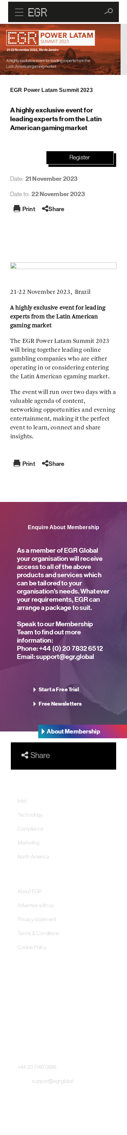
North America (33, 856)
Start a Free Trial (59, 689)
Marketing (28, 842)
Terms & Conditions (38, 933)
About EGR (30, 891)
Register (79, 157)
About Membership (73, 731)
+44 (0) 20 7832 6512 (70, 648)
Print (28, 208)
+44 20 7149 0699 (37, 1067)
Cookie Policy (32, 947)
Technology (30, 814)
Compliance (30, 828)
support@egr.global (64, 656)
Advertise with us (36, 905)
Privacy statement (37, 919)
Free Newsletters (60, 703)
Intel (22, 801)
